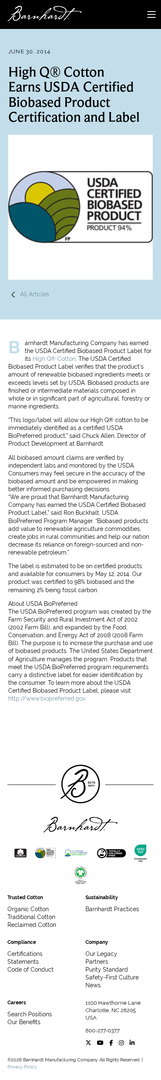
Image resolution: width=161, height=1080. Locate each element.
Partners (96, 961)
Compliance (21, 942)
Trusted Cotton (25, 897)
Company (96, 942)
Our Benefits (23, 1022)
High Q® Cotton (54, 358)
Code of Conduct (30, 969)
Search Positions (29, 1014)
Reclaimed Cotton (31, 925)
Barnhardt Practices (112, 909)
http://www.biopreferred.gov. (47, 698)
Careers (16, 1003)
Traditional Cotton (31, 917)
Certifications (25, 953)
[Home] (41, 15)
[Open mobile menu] (151, 14)
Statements (23, 961)
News (93, 985)
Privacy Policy (22, 1066)
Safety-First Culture (112, 977)
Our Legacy (101, 953)
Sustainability (101, 897)
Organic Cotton (28, 909)
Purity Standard (106, 969)
